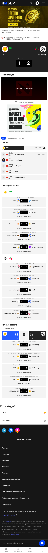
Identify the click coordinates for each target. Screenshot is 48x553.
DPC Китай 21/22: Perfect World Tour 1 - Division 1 (29, 30)
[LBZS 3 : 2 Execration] (11, 191)
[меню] (43, 3)
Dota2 (12, 30)
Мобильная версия (24, 439)
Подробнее (15, 534)
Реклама (5, 473)
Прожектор (6, 485)
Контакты (5, 460)
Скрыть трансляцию (26, 102)
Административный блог (11, 479)
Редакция (5, 454)
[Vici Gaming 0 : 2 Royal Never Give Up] (11, 259)
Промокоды (6, 504)
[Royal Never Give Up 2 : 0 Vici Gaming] (35, 49)
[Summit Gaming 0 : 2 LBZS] (10, 48)
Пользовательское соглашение (13, 492)
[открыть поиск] (31, 3)
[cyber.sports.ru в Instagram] (18, 430)
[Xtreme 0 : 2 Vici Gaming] (36, 48)
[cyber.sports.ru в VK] (11, 430)
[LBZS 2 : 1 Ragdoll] (10, 191)
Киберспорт (5, 30)
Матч (3, 138)
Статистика (12, 138)
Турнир (21, 138)
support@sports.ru (8, 515)
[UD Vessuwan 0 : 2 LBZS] (9, 191)
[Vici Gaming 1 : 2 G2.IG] (9, 258)
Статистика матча (24, 205)
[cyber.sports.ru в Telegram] (4, 430)
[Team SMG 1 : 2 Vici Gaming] (10, 258)
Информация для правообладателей (15, 498)
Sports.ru (7, 521)
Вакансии (5, 467)
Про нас (5, 448)
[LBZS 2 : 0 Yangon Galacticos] (9, 48)
